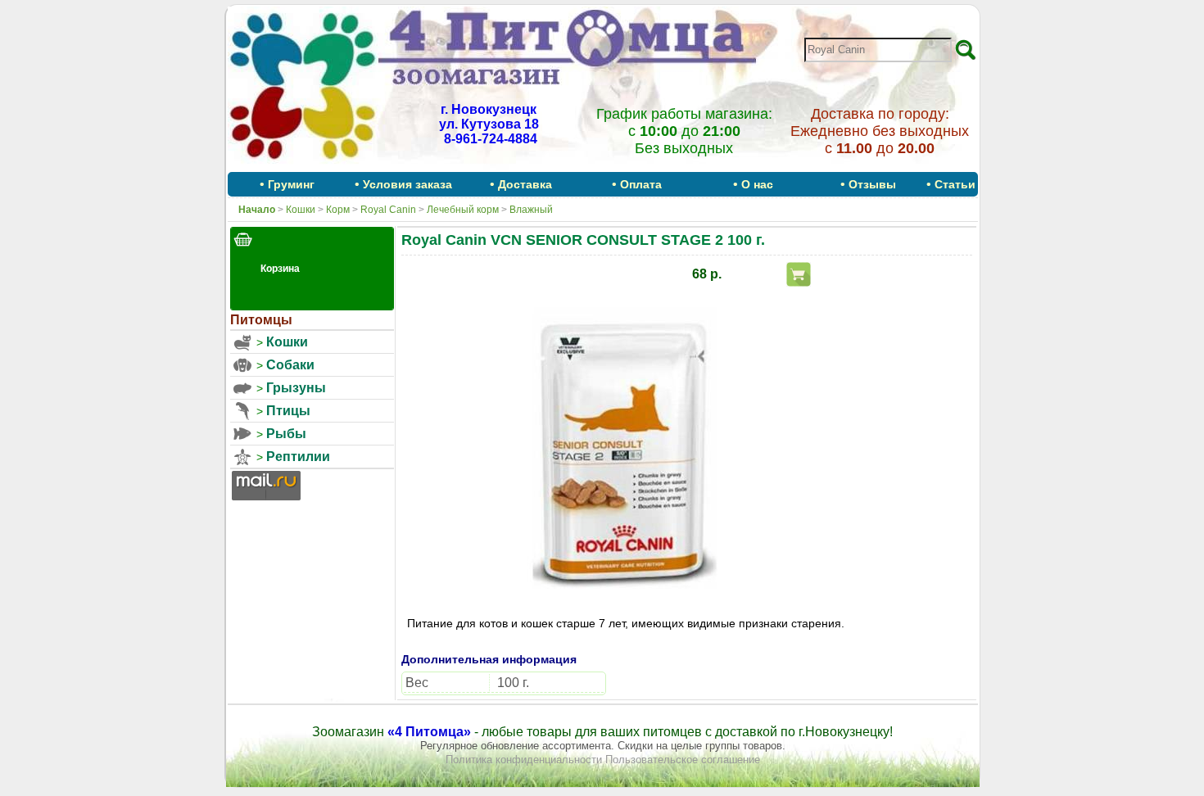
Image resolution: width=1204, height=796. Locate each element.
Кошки (300, 209)
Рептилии (298, 457)
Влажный (531, 209)
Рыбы (286, 434)
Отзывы (872, 184)
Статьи (955, 184)
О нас (757, 184)
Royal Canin (388, 209)
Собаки (290, 365)
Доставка (525, 184)
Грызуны (296, 388)
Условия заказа (407, 184)
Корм (338, 209)
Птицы (288, 411)
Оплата (641, 184)
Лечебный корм (463, 209)
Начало (256, 209)
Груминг (291, 184)
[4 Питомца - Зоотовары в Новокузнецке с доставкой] (303, 166)
